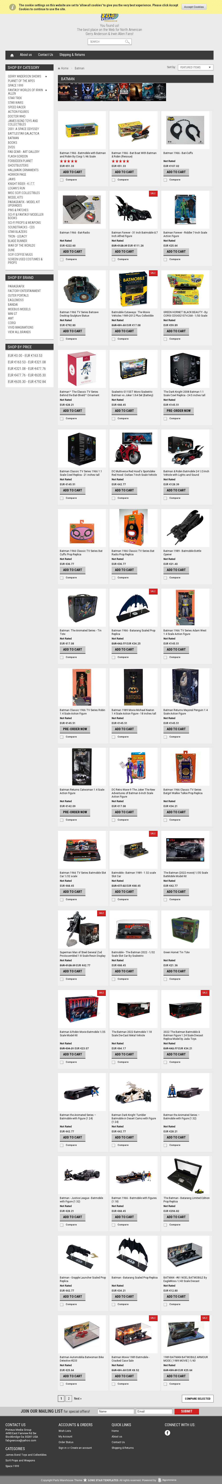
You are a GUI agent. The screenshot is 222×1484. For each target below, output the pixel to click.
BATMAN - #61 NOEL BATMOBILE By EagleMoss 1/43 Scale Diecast (185, 1279)
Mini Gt (12, 313)
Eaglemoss (16, 300)
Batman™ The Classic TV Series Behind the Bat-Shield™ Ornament (79, 393)
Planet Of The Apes (21, 81)
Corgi (12, 323)
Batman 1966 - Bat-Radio (75, 232)
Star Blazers (17, 232)
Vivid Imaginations (20, 327)
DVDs (11, 147)
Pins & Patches (18, 210)
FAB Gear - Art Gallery (23, 152)
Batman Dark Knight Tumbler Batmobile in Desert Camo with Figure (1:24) (134, 1118)
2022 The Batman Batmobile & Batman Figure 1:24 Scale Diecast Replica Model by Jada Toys (183, 1035)
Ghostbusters (18, 165)
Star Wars (15, 102)
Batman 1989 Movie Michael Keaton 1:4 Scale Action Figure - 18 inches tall (134, 712)
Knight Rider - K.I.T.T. (21, 183)
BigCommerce (168, 1480)
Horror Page (17, 174)
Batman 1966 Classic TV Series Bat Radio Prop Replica (133, 552)
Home (12, 55)
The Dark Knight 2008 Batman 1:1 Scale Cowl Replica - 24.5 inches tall (184, 393)
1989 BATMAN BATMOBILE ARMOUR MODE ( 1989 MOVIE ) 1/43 (185, 1359)
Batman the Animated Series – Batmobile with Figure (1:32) (181, 1116)
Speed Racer (17, 107)
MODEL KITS (15, 197)
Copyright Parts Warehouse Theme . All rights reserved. (91, 1480)
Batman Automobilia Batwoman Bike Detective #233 (82, 1359)
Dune (11, 250)
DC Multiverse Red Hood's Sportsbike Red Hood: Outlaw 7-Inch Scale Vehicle (134, 473)
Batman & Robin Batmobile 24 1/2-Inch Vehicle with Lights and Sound (186, 473)
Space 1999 (15, 85)
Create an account (81, 1447)
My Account (65, 1436)
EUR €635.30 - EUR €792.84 (27, 382)
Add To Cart (72, 172)
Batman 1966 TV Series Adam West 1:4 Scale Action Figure (184, 632)
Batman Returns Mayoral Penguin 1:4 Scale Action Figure (185, 712)
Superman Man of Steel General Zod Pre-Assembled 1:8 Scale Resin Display (82, 954)
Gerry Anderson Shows (24, 76)
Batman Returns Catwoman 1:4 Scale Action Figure (82, 791)
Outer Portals (18, 295)
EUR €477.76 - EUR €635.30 (27, 375)
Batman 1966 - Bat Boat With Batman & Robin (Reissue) (134, 155)
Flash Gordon (18, 156)
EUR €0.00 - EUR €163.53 (25, 356)
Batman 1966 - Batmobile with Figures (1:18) (134, 1200)
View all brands (19, 332)
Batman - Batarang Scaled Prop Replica (135, 1277)
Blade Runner (17, 241)
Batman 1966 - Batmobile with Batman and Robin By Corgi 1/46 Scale (83, 155)
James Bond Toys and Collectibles (23, 122)
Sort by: (171, 67)
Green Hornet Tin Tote (176, 952)
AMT (11, 318)
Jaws (11, 179)
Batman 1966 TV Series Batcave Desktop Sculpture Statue (79, 314)
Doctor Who (16, 116)
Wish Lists (65, 1430)
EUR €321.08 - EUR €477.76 (27, 369)
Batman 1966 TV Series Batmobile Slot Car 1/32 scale (83, 874)
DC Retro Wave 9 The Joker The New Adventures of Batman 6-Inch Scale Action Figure (133, 793)
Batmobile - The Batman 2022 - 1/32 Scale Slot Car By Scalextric (133, 954)
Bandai (13, 304)
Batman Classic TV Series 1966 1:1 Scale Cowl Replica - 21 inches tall (81, 473)
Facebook (168, 1433)
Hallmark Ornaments (23, 170)
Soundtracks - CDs (21, 227)
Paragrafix (16, 286)
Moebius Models (19, 309)
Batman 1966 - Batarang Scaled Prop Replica (133, 632)
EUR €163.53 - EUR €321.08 (27, 362)
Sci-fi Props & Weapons (24, 222)
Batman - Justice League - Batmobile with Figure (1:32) (81, 1200)
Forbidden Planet (20, 161)
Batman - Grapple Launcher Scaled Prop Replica (83, 1279)
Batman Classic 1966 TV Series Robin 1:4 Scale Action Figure (82, 712)
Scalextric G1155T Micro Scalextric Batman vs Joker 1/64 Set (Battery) (132, 393)
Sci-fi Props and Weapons (20, 1460)
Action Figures (18, 112)
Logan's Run (16, 188)
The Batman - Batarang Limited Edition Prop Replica (186, 1200)
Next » (78, 1398)
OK (194, 7)
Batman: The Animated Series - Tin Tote (80, 632)
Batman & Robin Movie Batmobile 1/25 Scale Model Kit (82, 1033)
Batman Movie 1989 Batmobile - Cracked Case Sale (130, 1359)
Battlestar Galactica (23, 133)
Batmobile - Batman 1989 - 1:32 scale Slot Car (134, 874)
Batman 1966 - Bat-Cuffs (178, 153)
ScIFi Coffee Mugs (20, 254)
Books (12, 142)
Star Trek (15, 98)
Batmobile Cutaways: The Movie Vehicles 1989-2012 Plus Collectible (132, 314)
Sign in (63, 1447)
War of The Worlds (21, 245)
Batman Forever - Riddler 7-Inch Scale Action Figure (185, 234)
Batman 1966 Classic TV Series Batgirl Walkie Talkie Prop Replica (182, 791)
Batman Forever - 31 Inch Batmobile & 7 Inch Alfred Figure (135, 234)
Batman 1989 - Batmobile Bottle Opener (182, 552)
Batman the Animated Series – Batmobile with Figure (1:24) (78, 1116)
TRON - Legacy (17, 236)
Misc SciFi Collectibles (24, 193)
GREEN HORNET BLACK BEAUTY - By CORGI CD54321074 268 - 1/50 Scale (185, 314)
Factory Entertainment (24, 291)
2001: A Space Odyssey (23, 129)
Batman (13, 138)
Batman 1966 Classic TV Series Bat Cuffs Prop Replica (81, 552)
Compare (71, 179)
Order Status (66, 1442)
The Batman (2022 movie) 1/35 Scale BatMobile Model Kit (185, 874)
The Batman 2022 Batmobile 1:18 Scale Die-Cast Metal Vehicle (132, 1033)
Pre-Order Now (179, 411)
